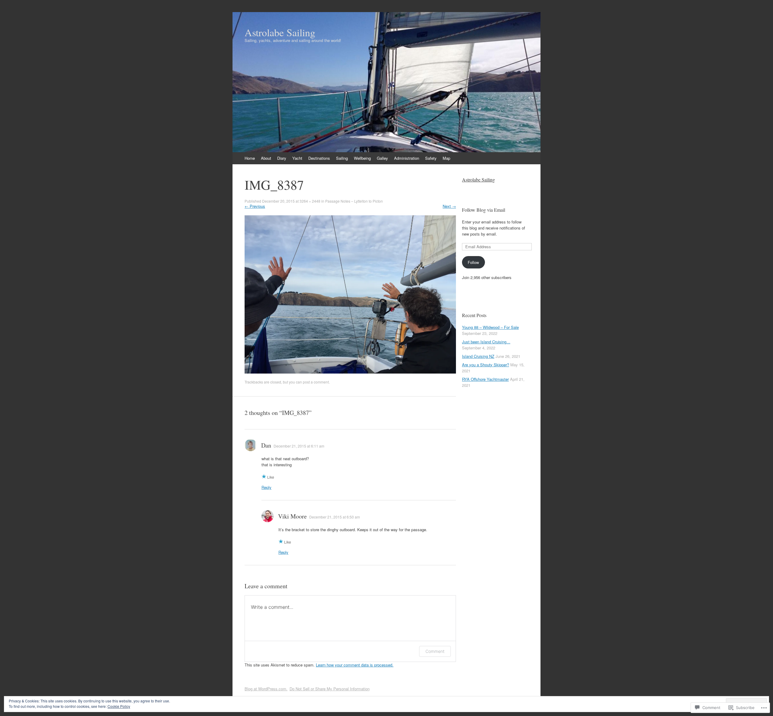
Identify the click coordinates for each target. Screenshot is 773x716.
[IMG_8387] (350, 372)
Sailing (342, 158)
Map (446, 158)
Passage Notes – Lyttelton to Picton (354, 201)
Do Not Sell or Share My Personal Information (330, 689)
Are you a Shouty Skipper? (485, 365)
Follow (473, 262)
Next (449, 206)
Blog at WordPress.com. (266, 689)
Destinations (319, 158)
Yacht (297, 158)
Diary (281, 158)
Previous (255, 206)
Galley (382, 158)
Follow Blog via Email (483, 210)
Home (250, 158)
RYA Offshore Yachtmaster (485, 379)
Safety (431, 158)
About (266, 158)
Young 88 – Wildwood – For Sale (490, 327)
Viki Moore (292, 516)
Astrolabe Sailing (478, 179)
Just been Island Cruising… (486, 342)
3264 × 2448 (310, 201)
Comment (434, 651)
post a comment (316, 381)
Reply (266, 487)
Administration (406, 158)
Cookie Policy (118, 706)
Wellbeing (362, 158)
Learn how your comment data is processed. (354, 665)
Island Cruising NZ (478, 356)
